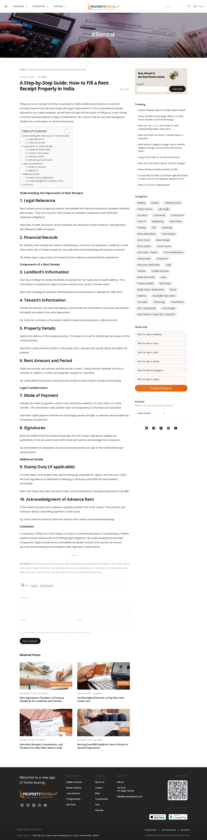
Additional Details (31, 174)
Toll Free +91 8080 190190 (125, 789)
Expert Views (175, 221)
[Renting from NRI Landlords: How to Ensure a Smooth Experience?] (103, 722)
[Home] (6, 6)
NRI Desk (71, 804)
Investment (162, 258)
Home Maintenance (173, 252)
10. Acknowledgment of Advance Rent (44, 180)
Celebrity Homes (173, 202)
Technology (159, 302)
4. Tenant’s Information (37, 153)
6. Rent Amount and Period (39, 159)
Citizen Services (144, 209)
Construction (177, 215)
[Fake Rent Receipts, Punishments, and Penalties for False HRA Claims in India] (46, 722)
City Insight (164, 209)
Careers (99, 787)
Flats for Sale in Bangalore (150, 370)
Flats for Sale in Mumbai (149, 334)
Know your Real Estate (148, 264)
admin (44, 77)
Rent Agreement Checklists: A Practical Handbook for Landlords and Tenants (42, 699)
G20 (154, 227)
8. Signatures (32, 170)
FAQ (97, 804)
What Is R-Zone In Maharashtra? (154, 184)
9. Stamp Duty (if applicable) (39, 177)
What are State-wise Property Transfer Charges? (162, 163)
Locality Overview (160, 271)
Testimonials (101, 798)
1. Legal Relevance (35, 139)
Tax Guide (142, 302)
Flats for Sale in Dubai (148, 379)
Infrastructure (144, 258)
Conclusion (27, 184)
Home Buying (168, 233)
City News (142, 215)
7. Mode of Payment (36, 166)
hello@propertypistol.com (129, 796)
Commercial (159, 215)
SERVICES (58, 6)
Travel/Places (177, 302)
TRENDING (18, 6)
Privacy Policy (150, 830)
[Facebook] (22, 805)
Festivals (141, 227)
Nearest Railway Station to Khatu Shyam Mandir (161, 110)
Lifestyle (141, 271)
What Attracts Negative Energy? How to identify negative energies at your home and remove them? (161, 148)
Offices (120, 782)
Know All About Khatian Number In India (158, 169)
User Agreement (169, 830)
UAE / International (146, 308)
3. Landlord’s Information (38, 149)
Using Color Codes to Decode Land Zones (159, 157)
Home (22, 69)
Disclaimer (185, 830)
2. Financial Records (35, 142)
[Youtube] (45, 805)
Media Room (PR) (146, 277)
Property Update (145, 283)
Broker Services (74, 787)
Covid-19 (141, 221)
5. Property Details (35, 156)
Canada (155, 202)
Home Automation (146, 233)
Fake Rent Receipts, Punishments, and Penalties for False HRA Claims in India (41, 746)
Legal (168, 264)
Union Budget (168, 308)
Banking (141, 202)
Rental (34, 585)
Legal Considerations (32, 163)
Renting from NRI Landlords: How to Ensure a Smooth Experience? (102, 746)
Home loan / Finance (147, 252)
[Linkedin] (28, 805)
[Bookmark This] (25, 585)
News (163, 277)
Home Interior (164, 246)
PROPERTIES (38, 6)
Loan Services (73, 793)
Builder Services (74, 782)
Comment (25, 597)
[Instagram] (34, 805)
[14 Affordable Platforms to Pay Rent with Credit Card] (103, 676)
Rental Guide (47, 585)
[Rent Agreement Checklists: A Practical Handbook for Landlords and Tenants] (46, 676)
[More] (121, 89)
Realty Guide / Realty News (150, 289)
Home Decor (143, 240)
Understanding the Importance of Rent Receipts (45, 135)
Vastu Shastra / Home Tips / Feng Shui (156, 314)
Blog (97, 793)
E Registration (73, 798)
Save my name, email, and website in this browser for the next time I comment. (56, 632)
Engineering (157, 221)
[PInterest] (40, 805)
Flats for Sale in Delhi (147, 352)
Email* (140, 84)
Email (79, 619)
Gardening (167, 227)
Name (23, 619)
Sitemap (99, 810)
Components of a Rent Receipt (37, 146)
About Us (99, 782)
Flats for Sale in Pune (147, 343)
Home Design (163, 240)
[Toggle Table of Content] (65, 131)
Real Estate (165, 283)
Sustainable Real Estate (163, 295)
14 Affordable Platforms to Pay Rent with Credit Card (100, 699)
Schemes (141, 295)
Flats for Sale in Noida (148, 361)
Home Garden (144, 246)
